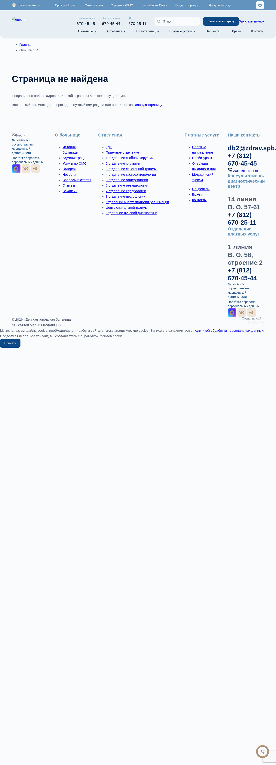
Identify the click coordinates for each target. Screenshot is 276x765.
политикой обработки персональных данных (228, 330)
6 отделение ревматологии (127, 185)
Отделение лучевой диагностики (131, 213)
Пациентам (214, 31)
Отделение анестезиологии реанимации (137, 202)
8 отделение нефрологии (125, 196)
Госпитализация (147, 31)
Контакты (257, 31)
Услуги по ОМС (75, 163)
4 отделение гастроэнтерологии (131, 174)
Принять (10, 343)
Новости (69, 174)
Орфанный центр (66, 5)
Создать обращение (188, 5)
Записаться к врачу (221, 21)
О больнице (85, 31)
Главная (25, 44)
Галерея (69, 169)
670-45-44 (111, 21)
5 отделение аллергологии (127, 180)
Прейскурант (202, 158)
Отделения (114, 31)
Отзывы (69, 185)
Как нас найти (27, 5)
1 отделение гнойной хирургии (130, 158)
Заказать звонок (251, 21)
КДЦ (109, 147)
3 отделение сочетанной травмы (131, 169)
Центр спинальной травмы (127, 207)
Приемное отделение (122, 152)
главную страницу (148, 105)
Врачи (236, 31)
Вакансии (70, 191)
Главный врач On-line (154, 5)
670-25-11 (137, 21)
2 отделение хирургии (123, 163)
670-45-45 (86, 21)
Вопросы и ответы (77, 180)
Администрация (75, 158)
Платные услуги (180, 31)
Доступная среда (220, 5)
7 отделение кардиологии (126, 191)
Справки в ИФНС (122, 5)
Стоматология (94, 5)
